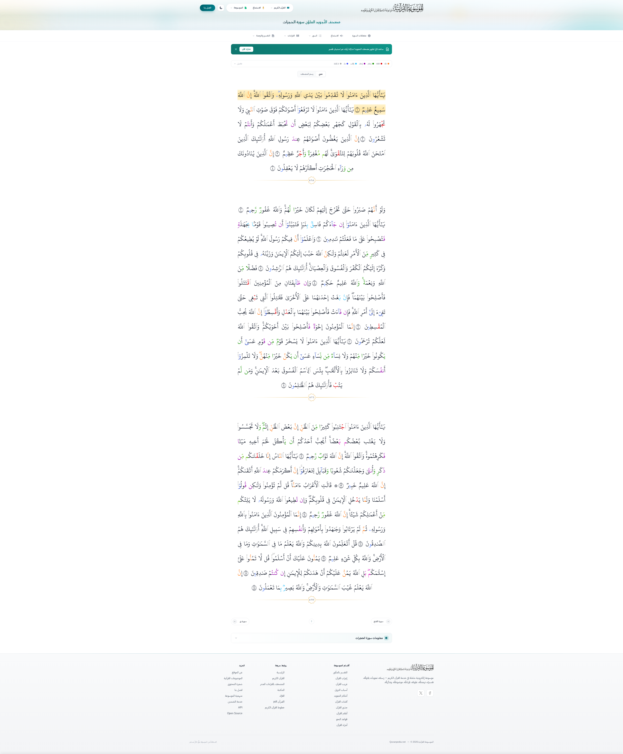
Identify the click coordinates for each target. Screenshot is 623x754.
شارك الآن (246, 49)
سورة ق (243, 621)
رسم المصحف (306, 74)
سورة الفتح (378, 621)
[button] (315, 36)
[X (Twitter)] (420, 693)
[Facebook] (430, 693)
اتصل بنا (207, 7)
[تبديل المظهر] (221, 8)
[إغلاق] (236, 49)
